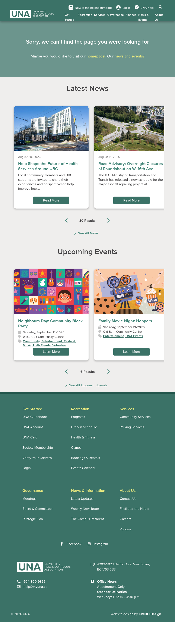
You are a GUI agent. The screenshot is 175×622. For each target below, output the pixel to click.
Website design (122, 614)
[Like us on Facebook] (64, 544)
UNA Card (29, 437)
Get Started (69, 17)
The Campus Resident (87, 519)
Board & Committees (37, 509)
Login (126, 8)
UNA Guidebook (34, 417)
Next (105, 219)
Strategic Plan (32, 519)
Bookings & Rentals (85, 458)
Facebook (74, 544)
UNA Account (32, 427)
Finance (131, 15)
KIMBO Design (150, 614)
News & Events (143, 17)
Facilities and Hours (134, 509)
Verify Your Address (37, 458)
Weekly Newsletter (85, 509)
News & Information (88, 490)
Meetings (29, 499)
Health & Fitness (83, 437)
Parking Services (132, 427)
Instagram (100, 544)
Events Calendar (83, 468)
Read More (51, 200)
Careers (125, 519)
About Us (159, 17)
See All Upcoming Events (88, 385)
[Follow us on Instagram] (90, 544)
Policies (125, 529)
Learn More (51, 352)
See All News (88, 233)
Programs (78, 417)
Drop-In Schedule (84, 427)
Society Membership (37, 448)
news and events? (129, 56)
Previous (69, 219)
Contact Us (128, 499)
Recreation (85, 15)
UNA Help (147, 8)
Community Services (135, 417)
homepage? (96, 56)
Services (99, 15)
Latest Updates (82, 499)
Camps (76, 448)
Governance (115, 15)
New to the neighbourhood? (93, 8)
